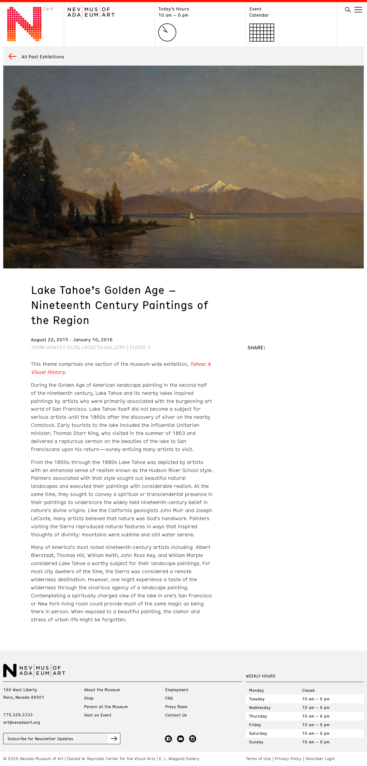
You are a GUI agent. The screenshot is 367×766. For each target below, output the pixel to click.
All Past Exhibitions (42, 56)
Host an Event (97, 714)
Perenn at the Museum (106, 706)
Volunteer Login (320, 758)
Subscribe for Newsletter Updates (40, 738)
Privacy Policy (288, 758)
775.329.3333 (18, 714)
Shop (88, 698)
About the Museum (102, 689)
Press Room (176, 706)
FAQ (169, 698)
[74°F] (28, 39)
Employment (176, 689)
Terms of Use (258, 758)
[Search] (348, 10)
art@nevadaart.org (21, 722)
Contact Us (176, 714)
